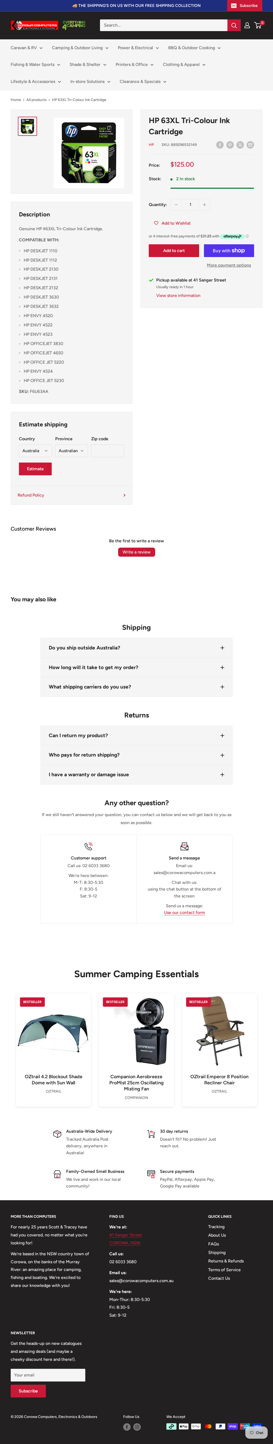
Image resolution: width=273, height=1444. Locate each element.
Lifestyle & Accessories (33, 81)
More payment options (229, 265)
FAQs (213, 1243)
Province (64, 438)
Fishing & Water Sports (32, 64)
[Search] (234, 25)
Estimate (35, 468)
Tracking (216, 1226)
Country (27, 438)
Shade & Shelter (85, 64)
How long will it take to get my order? (93, 667)
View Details (54, 1039)
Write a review (137, 552)
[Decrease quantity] (176, 204)
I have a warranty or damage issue (89, 774)
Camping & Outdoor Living (77, 47)
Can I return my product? (78, 735)
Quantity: (158, 204)
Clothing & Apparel (181, 64)
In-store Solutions (87, 81)
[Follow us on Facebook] (127, 1427)
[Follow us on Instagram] (137, 1427)
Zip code (99, 438)
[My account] (247, 25)
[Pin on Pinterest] (230, 145)
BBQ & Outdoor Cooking (191, 47)
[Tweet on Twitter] (240, 145)
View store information (178, 295)
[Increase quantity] (204, 204)
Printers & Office (132, 64)
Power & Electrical (135, 47)
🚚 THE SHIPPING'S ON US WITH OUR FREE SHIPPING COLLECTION (136, 5)
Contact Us (219, 1278)
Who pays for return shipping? (84, 755)
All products (36, 100)
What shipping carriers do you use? (90, 687)
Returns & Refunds (226, 1261)
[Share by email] (250, 145)
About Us (217, 1235)
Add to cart (174, 250)
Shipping (217, 1252)
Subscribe (249, 5)
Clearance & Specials (140, 81)
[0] (258, 25)
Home (16, 100)
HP (151, 144)
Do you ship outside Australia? (84, 648)
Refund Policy (31, 495)
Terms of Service (224, 1269)
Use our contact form (184, 912)
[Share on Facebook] (220, 145)
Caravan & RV (24, 47)
